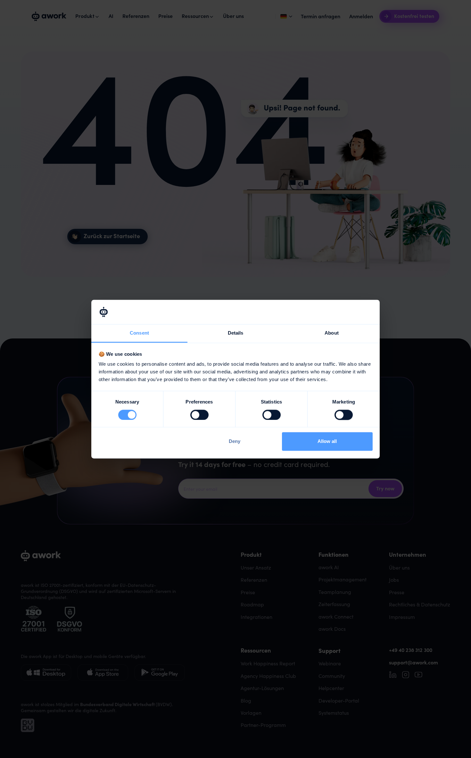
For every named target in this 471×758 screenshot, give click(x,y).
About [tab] (332, 333)
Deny (234, 441)
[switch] (199, 415)
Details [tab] (236, 333)
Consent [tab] (139, 333)
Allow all (327, 441)
